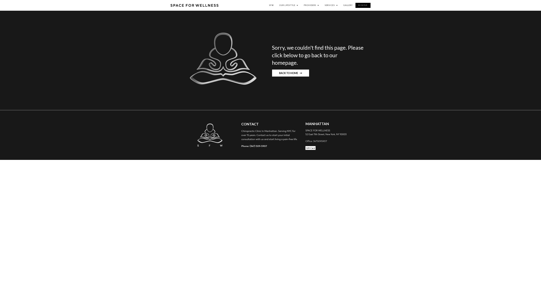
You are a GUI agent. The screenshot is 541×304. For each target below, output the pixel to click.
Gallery (348, 5)
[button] (288, 5)
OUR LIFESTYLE (287, 5)
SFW (271, 5)
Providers (310, 5)
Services (330, 5)
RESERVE (363, 5)
